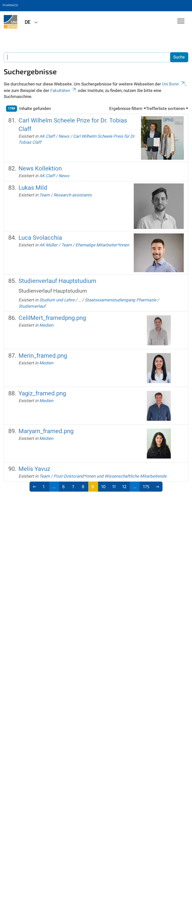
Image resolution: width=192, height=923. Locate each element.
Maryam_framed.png (46, 431)
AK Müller (48, 244)
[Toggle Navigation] (180, 21)
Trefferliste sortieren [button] (165, 108)
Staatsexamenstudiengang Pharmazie (120, 299)
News (63, 136)
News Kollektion (40, 168)
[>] (157, 487)
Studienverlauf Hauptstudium (57, 280)
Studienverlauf (32, 306)
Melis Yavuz (34, 468)
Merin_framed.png (42, 355)
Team (44, 194)
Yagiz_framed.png (42, 393)
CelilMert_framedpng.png (52, 317)
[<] (35, 487)
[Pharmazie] (10, 21)
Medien (46, 325)
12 (124, 486)
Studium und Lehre (56, 299)
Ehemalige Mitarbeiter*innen (102, 244)
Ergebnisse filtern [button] (125, 108)
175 (146, 486)
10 (103, 486)
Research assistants (73, 194)
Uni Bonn (170, 83)
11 (114, 486)
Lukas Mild (32, 187)
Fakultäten (60, 90)
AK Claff (47, 136)
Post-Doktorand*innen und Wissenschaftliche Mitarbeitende (110, 476)
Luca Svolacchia (40, 237)
